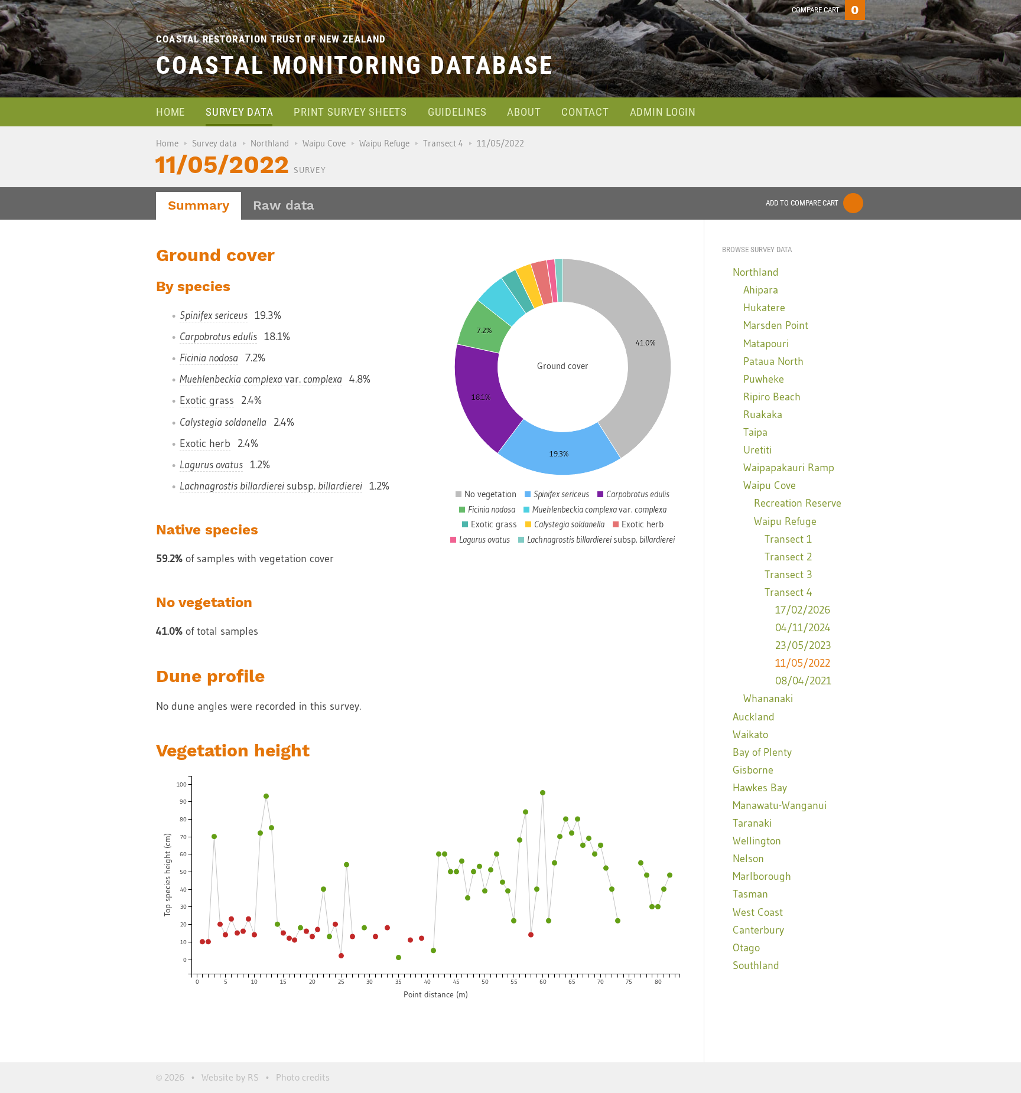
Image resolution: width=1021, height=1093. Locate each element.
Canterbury (758, 930)
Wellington (757, 840)
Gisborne (753, 770)
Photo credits (303, 1077)
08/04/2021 (803, 680)
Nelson (748, 858)
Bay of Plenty (762, 752)
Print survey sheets (350, 112)
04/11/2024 (803, 627)
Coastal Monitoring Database (355, 65)
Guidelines (457, 112)
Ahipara (760, 289)
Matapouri (766, 343)
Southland (756, 965)
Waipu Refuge (384, 143)
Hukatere (764, 307)
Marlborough (762, 876)
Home (170, 112)
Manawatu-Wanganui (780, 805)
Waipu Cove (324, 143)
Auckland (754, 716)
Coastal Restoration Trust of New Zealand (271, 39)
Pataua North (773, 361)
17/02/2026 (802, 609)
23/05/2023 (803, 645)
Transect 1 (788, 539)
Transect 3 (788, 574)
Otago (746, 947)
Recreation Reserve (797, 503)
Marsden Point (775, 325)
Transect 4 (443, 143)
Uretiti (757, 449)
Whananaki (768, 698)
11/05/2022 (802, 663)
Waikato (750, 734)
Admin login (663, 112)
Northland (270, 143)
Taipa (755, 432)
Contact (585, 112)
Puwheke (763, 379)
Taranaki (752, 823)
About (524, 112)
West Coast (758, 912)
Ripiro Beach (772, 396)
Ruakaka (762, 414)
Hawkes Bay (760, 787)
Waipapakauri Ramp (788, 467)
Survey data (239, 112)
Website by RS (230, 1077)
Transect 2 (788, 556)
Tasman (750, 894)
